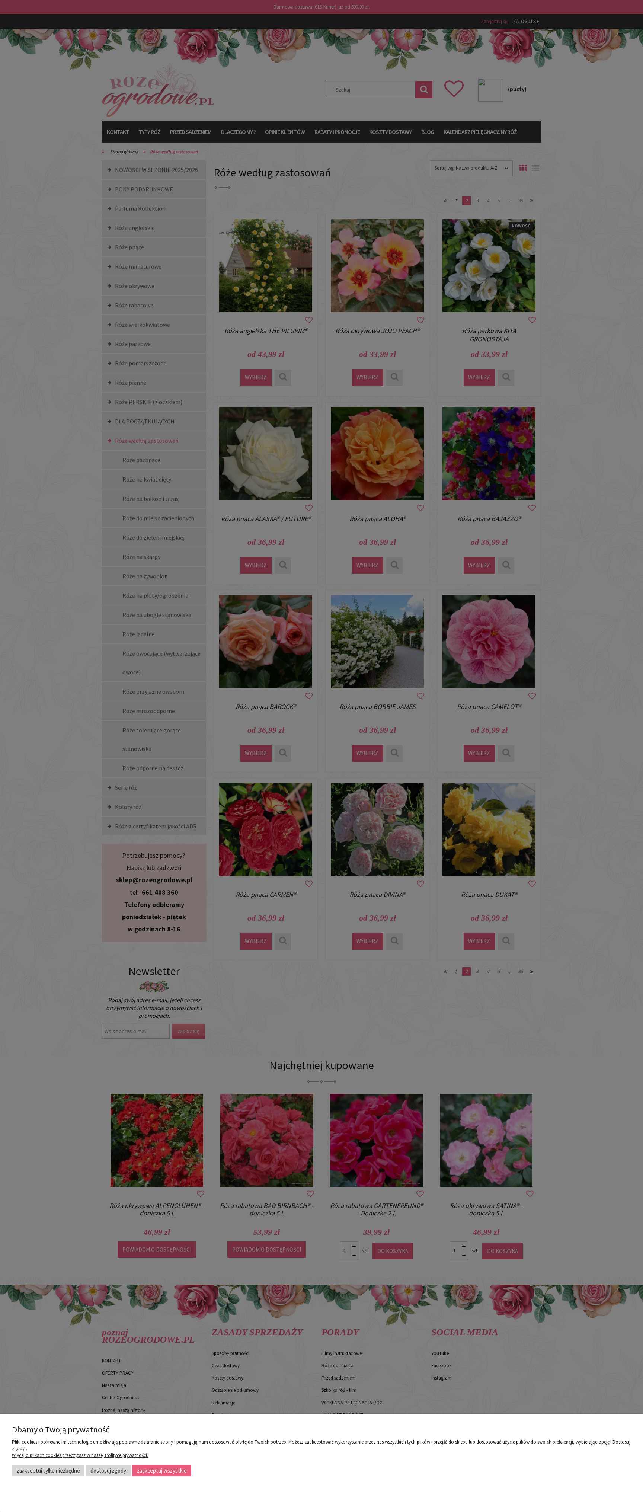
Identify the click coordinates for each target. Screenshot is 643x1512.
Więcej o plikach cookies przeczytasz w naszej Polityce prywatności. (80, 1455)
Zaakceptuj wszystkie (162, 1470)
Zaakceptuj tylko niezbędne (48, 1470)
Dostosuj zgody (108, 1470)
